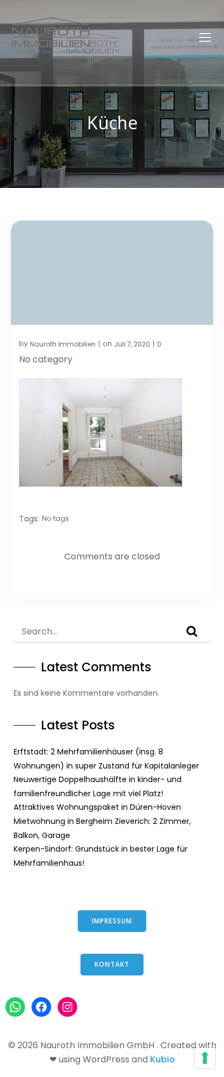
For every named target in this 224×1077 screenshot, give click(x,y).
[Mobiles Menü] (205, 37)
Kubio (162, 1059)
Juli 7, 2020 (132, 344)
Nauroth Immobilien (63, 344)
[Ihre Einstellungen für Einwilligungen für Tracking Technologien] (205, 1058)
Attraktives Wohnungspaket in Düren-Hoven (97, 807)
